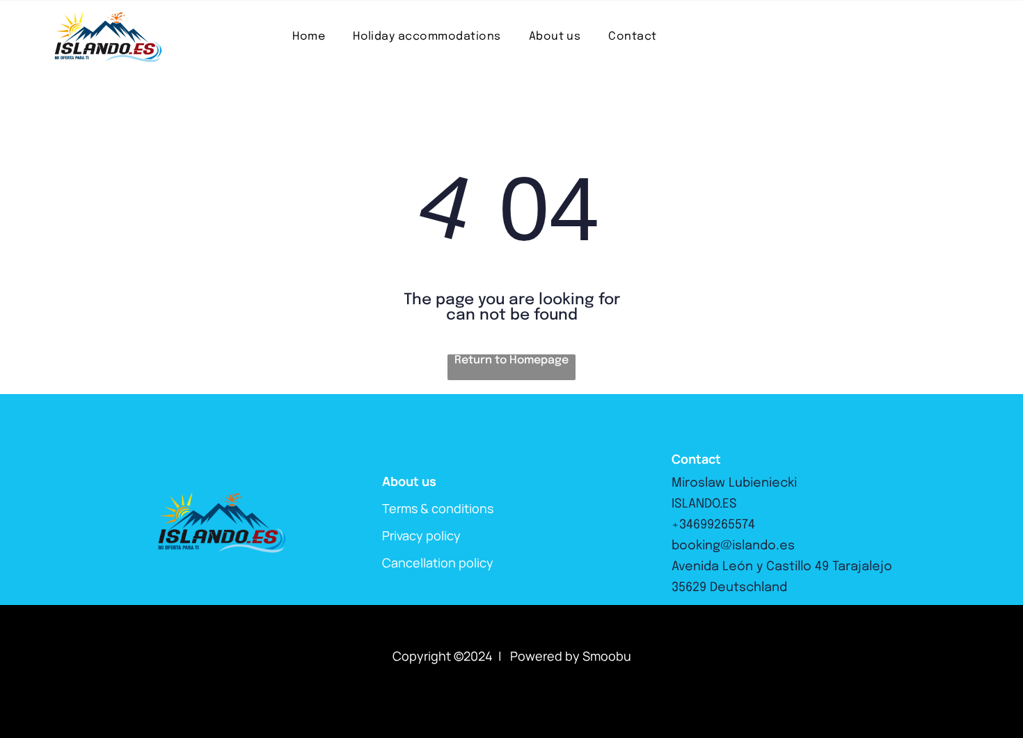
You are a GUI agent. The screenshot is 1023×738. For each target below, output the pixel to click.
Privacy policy (421, 535)
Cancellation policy (437, 562)
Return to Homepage (511, 360)
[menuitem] (308, 36)
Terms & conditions (437, 508)
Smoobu (606, 655)
